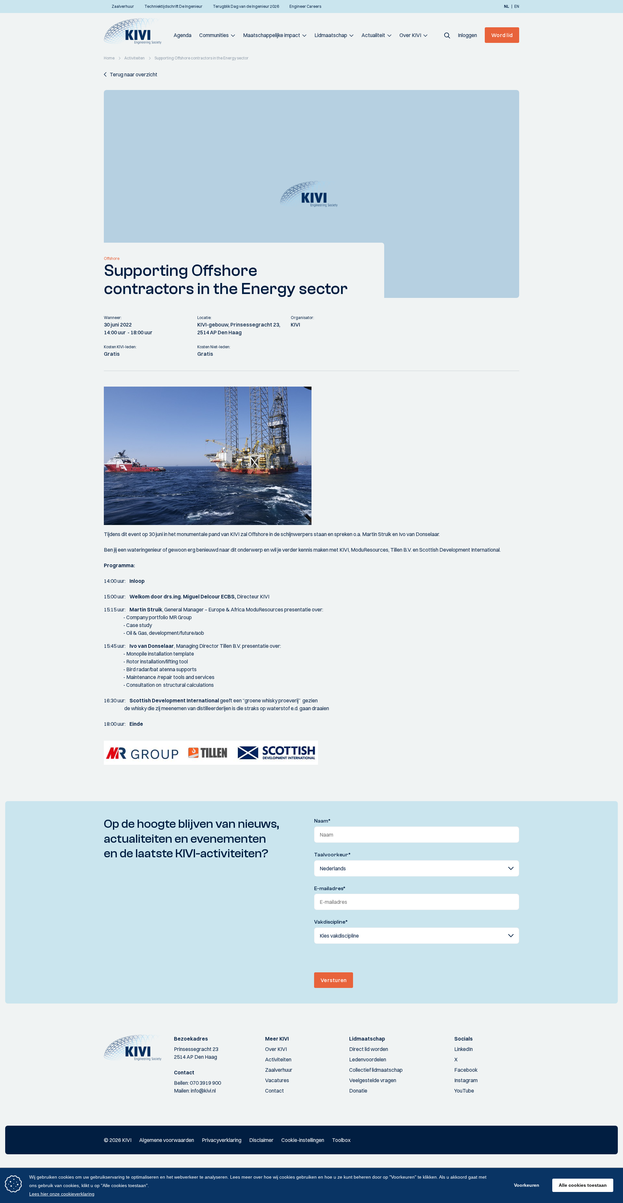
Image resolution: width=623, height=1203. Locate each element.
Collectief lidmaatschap (376, 1070)
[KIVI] (135, 31)
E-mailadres (330, 888)
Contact (274, 1090)
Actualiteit (373, 35)
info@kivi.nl (203, 1090)
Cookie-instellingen (302, 1140)
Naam (322, 821)
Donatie (358, 1090)
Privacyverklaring (221, 1140)
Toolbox (341, 1140)
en (516, 6)
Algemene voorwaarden (166, 1140)
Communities (214, 35)
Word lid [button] (502, 35)
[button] (447, 35)
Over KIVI (410, 35)
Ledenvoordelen (367, 1059)
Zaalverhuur (278, 1070)
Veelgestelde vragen (372, 1080)
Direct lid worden (368, 1049)
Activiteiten (278, 1059)
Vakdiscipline (331, 922)
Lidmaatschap (330, 35)
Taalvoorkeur (332, 855)
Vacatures (277, 1080)
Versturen (334, 980)
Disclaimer (261, 1140)
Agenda (182, 35)
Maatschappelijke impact (271, 35)
